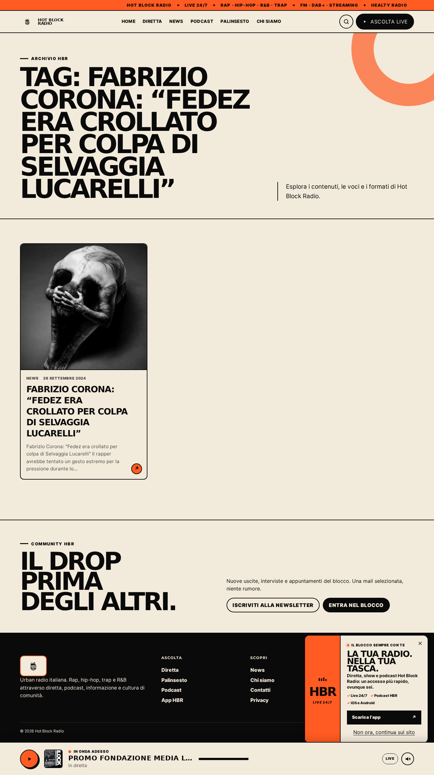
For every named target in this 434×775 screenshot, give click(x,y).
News (176, 21)
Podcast (202, 21)
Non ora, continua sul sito (384, 732)
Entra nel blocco (356, 605)
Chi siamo (269, 21)
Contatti (260, 690)
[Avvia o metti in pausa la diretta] (29, 759)
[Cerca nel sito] (346, 22)
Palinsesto (234, 21)
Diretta (152, 21)
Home (128, 21)
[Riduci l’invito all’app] (420, 643)
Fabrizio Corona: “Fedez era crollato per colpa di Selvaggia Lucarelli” (76, 412)
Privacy (259, 700)
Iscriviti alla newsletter (273, 605)
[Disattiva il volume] (407, 758)
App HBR (172, 700)
